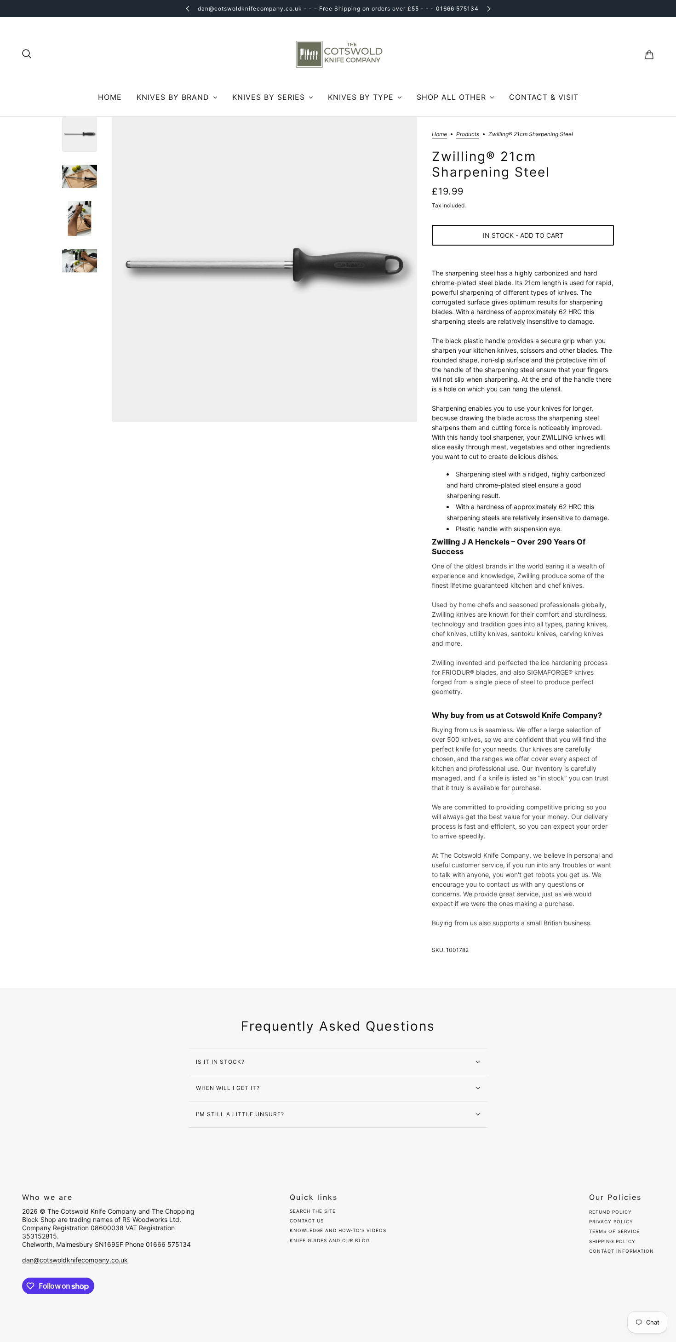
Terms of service (614, 1231)
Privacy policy (611, 1221)
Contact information (621, 1251)
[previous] (187, 8)
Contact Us (307, 1220)
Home (439, 135)
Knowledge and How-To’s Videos (338, 1230)
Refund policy (610, 1212)
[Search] (26, 53)
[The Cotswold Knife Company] (338, 55)
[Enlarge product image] (264, 269)
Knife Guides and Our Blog (330, 1240)
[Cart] (649, 54)
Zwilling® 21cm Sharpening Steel (491, 164)
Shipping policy (612, 1241)
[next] (488, 8)
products (467, 135)
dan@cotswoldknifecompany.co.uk (75, 1260)
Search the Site (313, 1211)
